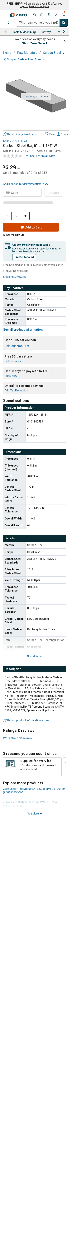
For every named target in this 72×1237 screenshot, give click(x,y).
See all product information (23, 329)
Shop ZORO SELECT (15, 141)
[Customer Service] (49, 15)
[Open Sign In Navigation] (56, 15)
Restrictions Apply (39, 6)
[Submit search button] (64, 23)
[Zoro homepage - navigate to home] (19, 15)
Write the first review (17, 738)
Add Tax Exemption (16, 390)
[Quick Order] (42, 15)
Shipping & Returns (14, 276)
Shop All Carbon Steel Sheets (25, 59)
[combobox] (42, 23)
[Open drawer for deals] (34, 15)
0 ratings (29, 156)
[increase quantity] (25, 216)
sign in (24, 6)
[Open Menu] (5, 15)
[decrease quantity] (7, 216)
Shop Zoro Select (34, 43)
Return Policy (13, 361)
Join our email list (17, 346)
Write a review (46, 156)
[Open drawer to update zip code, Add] (8, 22)
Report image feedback (21, 134)
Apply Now (11, 376)
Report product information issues (28, 720)
